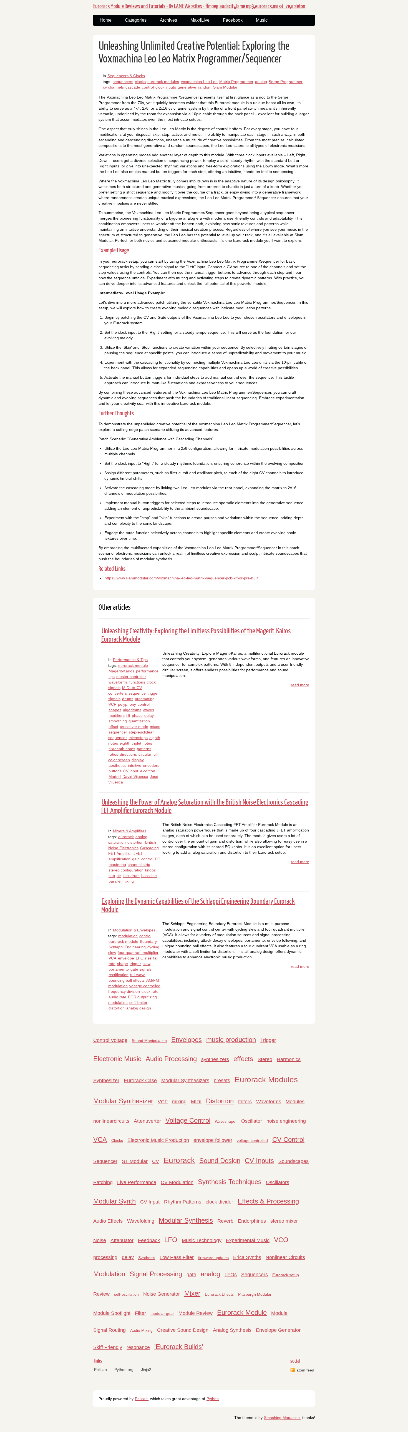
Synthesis (146, 1257)
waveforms (118, 682)
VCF (112, 704)
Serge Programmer (286, 81)
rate (112, 963)
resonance (138, 1347)
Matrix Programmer (236, 81)
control (148, 87)
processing (105, 1257)
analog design (138, 1008)
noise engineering (286, 1121)
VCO (281, 1239)
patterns (144, 749)
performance (147, 671)
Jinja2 (146, 1369)
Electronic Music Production (158, 1140)
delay (149, 715)
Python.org (124, 1369)
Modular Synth (114, 1201)
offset (113, 726)
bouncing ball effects (127, 980)
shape (122, 963)
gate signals (141, 969)
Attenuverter (147, 1121)
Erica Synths (247, 1257)
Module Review (195, 1313)
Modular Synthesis (186, 1220)
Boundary (148, 941)
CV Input (150, 1202)
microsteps (138, 737)
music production (231, 1039)
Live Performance (136, 1182)
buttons (115, 771)
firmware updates (213, 1257)
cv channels (113, 87)
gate (191, 1274)
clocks (140, 81)
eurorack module (133, 665)
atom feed (305, 1370)
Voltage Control (187, 1120)
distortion (135, 842)
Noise (99, 1240)
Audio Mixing (141, 1330)
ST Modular (135, 1161)
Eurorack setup (285, 1275)
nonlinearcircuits (111, 1121)
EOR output (138, 997)
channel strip (139, 864)
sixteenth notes (122, 749)
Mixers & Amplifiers (129, 831)
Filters (245, 1101)
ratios (113, 754)
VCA (112, 958)
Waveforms (268, 1101)
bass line (149, 875)
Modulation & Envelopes (134, 930)
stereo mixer (284, 1221)
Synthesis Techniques (229, 1181)
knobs (150, 870)
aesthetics (117, 765)
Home (106, 20)
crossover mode (134, 726)
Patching (103, 1182)
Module (279, 1313)
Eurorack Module (242, 1312)
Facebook (233, 20)
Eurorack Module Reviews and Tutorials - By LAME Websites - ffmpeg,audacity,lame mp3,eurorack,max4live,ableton (199, 6)
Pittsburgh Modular (254, 1294)
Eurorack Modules (266, 1079)
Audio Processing (171, 1058)
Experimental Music (248, 1240)
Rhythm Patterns (182, 1202)
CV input (130, 771)
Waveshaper (226, 1121)
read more (300, 685)
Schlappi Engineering (127, 947)
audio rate (117, 997)
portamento (119, 969)
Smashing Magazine (282, 1417)
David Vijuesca (135, 776)
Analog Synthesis (232, 1330)
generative (187, 87)
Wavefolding (140, 1221)
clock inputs (165, 87)
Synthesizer (106, 1080)
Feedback (149, 1240)
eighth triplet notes (136, 743)
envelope (126, 958)
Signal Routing (109, 1330)
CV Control (288, 1139)
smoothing (118, 721)
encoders (151, 765)
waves (148, 710)
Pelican (100, 1369)
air (119, 875)
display (138, 760)
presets (222, 1080)
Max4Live (200, 20)
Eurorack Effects (219, 1294)
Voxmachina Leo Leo (199, 81)
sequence (137, 693)
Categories (136, 20)
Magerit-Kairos (121, 671)
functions (137, 682)
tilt (128, 715)
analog (261, 81)
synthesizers (215, 1059)
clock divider (219, 1202)
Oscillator (251, 1121)
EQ (157, 859)
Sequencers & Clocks (126, 76)
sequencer (118, 732)
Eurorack (179, 1160)
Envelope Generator (278, 1330)
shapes (115, 710)
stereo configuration (126, 870)
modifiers (117, 715)
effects (243, 1058)
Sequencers (254, 1274)
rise (148, 958)
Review (101, 1294)
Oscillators (277, 1182)
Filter (140, 1313)
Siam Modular (225, 87)
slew (146, 963)
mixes (155, 726)
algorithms (132, 710)
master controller (131, 676)
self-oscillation (126, 1294)
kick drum (131, 875)
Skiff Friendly (107, 1347)
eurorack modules (163, 81)
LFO (139, 958)
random (204, 87)
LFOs (231, 1274)
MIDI (196, 1101)
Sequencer (105, 1161)
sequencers (123, 81)
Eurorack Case (140, 1080)
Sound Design (219, 1160)
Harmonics (289, 1059)
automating (145, 699)
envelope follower (212, 1140)
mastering (117, 864)
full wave (137, 975)
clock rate (150, 991)
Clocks (117, 1140)
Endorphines (252, 1221)
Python (212, 1398)
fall (155, 958)
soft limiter (138, 1002)
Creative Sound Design (182, 1330)
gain (136, 859)
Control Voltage (110, 1040)
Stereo (265, 1059)
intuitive (134, 765)
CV (155, 1161)
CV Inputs (259, 1160)
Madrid (115, 776)
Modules (295, 1101)
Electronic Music (117, 1058)
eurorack (126, 837)
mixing (179, 1101)
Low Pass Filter (177, 1257)
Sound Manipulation (149, 1040)
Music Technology (201, 1240)
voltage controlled (252, 1140)
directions (128, 754)
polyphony (127, 704)
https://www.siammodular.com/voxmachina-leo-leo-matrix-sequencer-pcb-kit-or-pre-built (181, 578)
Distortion (220, 1101)
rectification (119, 975)
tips (112, 676)
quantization (139, 721)
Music (262, 20)
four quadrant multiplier (138, 952)
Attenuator (122, 1240)
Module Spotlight (111, 1313)
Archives (168, 20)
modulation (128, 936)
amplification (119, 859)
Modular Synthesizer (123, 1101)
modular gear (162, 1313)
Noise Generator (161, 1294)
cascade (132, 87)
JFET (138, 853)
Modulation (109, 1274)
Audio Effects (108, 1221)
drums (127, 699)
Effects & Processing (268, 1201)
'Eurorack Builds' (178, 1346)
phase (137, 715)
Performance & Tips (130, 659)
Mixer (192, 1293)
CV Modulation (177, 1182)
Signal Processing (156, 1274)
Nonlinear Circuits (285, 1257)
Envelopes (186, 1039)
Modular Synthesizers (185, 1080)
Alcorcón (147, 771)
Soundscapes (293, 1161)
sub (112, 875)
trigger (135, 963)
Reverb (225, 1221)
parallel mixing (121, 881)
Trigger (268, 1040)
